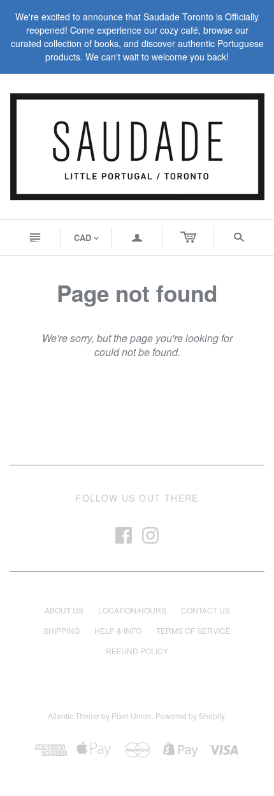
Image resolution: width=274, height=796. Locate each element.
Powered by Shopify (189, 715)
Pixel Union (132, 715)
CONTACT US (205, 610)
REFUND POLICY (137, 650)
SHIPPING (61, 630)
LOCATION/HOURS (132, 610)
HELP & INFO (117, 630)
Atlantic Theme (73, 715)
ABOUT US (64, 610)
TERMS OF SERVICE (193, 630)
